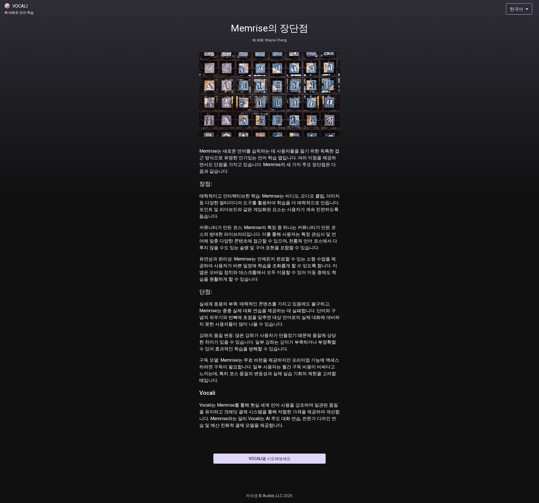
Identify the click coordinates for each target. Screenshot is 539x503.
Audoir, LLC (273, 495)
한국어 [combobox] (516, 9)
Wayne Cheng (275, 40)
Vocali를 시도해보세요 (270, 458)
